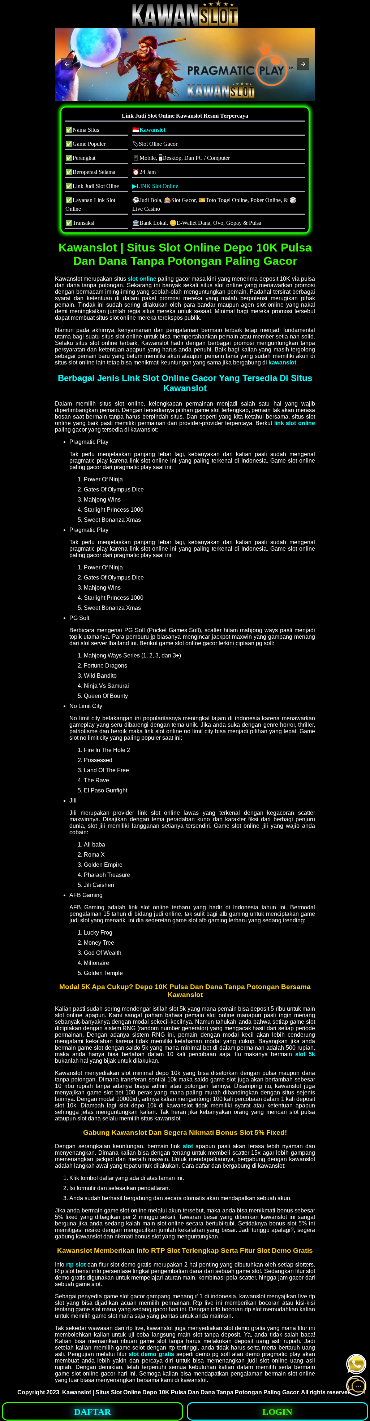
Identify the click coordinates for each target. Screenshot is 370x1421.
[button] (67, 64)
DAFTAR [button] (92, 1412)
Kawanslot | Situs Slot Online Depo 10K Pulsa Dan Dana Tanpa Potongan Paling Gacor (180, 1392)
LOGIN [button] (277, 1412)
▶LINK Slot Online (155, 186)
